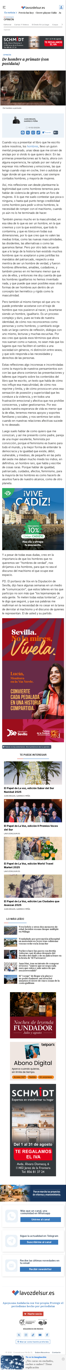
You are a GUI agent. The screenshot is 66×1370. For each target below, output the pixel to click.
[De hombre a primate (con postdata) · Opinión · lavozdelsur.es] (33, 7)
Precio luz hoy (26, 13)
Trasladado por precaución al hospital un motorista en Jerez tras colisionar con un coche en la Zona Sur (39, 941)
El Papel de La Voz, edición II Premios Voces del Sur (31, 827)
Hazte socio (35, 1313)
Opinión (7, 29)
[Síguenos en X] (19, 1335)
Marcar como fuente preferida (34, 1342)
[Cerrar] (63, 1359)
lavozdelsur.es (12, 833)
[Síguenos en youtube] (40, 1335)
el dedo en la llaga (40, 24)
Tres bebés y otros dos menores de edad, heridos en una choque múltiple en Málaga (39, 929)
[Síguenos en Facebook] (47, 1335)
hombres (32, 146)
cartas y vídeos (21, 24)
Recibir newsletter (40, 1269)
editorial (7, 24)
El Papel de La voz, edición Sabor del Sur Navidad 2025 (29, 790)
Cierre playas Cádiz (46, 13)
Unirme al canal (40, 1219)
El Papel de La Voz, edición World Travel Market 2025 (28, 865)
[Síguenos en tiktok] (33, 1335)
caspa (55, 24)
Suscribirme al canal (39, 1242)
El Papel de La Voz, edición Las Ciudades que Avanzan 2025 (31, 903)
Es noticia (9, 12)
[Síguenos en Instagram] (26, 1335)
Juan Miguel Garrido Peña (31, 120)
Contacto (56, 1352)
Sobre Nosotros (42, 1352)
